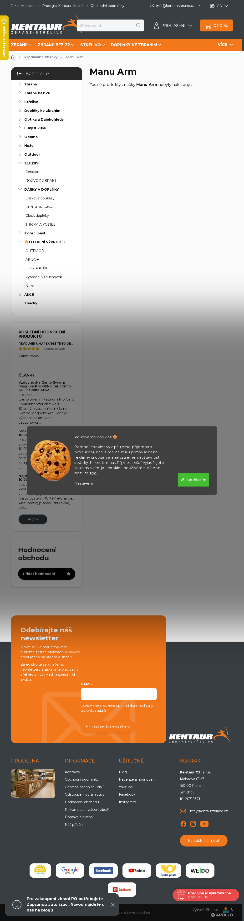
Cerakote (33, 172)
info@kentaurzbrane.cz (208, 811)
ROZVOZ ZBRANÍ (40, 180)
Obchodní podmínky (107, 6)
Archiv (33, 519)
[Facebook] (183, 823)
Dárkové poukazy (40, 198)
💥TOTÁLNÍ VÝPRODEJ (44, 242)
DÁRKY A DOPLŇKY (41, 189)
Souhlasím (196, 479)
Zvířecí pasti (35, 233)
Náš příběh (74, 824)
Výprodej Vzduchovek (43, 277)
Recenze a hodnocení (137, 779)
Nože (29, 146)
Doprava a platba (79, 817)
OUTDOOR (34, 251)
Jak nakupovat (23, 6)
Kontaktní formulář (203, 840)
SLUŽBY (31, 163)
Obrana (31, 137)
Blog (123, 772)
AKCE (29, 294)
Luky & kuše (35, 128)
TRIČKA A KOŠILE (40, 224)
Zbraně (30, 84)
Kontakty (72, 772)
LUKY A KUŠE (36, 268)
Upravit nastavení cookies (129, 912)
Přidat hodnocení (39, 574)
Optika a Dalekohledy (44, 119)
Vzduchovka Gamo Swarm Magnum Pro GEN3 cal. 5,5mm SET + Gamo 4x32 (45, 386)
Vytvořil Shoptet (206, 910)
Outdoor (32, 154)
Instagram (127, 802)
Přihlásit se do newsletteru (108, 726)
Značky (30, 303)
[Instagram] (193, 823)
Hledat (138, 25)
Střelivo (31, 102)
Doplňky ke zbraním (42, 111)
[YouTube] (204, 823)
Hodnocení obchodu (82, 802)
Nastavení (83, 483)
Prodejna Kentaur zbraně (62, 6)
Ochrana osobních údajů (85, 787)
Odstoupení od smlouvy (85, 794)
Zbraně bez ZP (37, 93)
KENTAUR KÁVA (39, 207)
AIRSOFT (33, 259)
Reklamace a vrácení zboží (87, 809)
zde (93, 473)
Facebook (127, 794)
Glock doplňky (37, 215)
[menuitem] (22, 45)
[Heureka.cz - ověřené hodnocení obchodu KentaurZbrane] (40, 870)
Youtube (126, 787)
